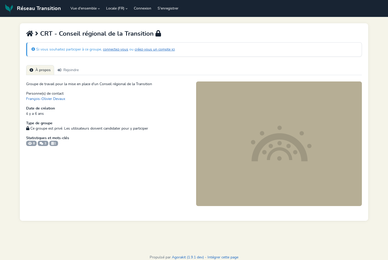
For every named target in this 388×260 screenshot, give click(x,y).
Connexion (142, 8)
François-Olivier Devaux (45, 99)
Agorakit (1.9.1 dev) (188, 257)
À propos (43, 70)
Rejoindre (71, 70)
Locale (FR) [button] (115, 8)
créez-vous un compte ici (155, 49)
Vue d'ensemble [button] (83, 8)
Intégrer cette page (222, 257)
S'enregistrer (168, 8)
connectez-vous (115, 49)
